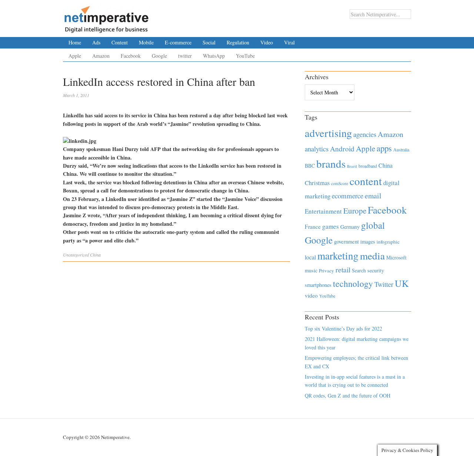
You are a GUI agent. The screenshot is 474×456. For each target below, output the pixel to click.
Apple (75, 55)
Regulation (238, 42)
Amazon (101, 55)
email (373, 196)
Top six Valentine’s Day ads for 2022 (343, 328)
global (373, 225)
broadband (367, 166)
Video (266, 42)
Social (209, 42)
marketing (337, 255)
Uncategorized (76, 255)
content (366, 181)
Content (119, 42)
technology (353, 283)
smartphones (318, 284)
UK (402, 283)
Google (159, 55)
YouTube (245, 55)
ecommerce (347, 195)
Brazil (352, 166)
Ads (96, 42)
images (367, 241)
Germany (350, 226)
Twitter (383, 284)
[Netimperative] (106, 16)
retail (343, 270)
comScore (339, 183)
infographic (388, 241)
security (375, 270)
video (311, 295)
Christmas (317, 182)
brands (331, 163)
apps (384, 148)
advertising (328, 133)
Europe (354, 210)
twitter (185, 55)
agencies (364, 134)
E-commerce (178, 42)
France (313, 226)
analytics (316, 148)
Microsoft (396, 257)
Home (75, 42)
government (346, 241)
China (95, 255)
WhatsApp (214, 55)
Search (359, 270)
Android (342, 149)
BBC (310, 165)
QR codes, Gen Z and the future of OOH (347, 395)
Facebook (131, 55)
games (330, 226)
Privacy (326, 270)
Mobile (146, 42)
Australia (401, 149)
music (311, 270)
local (310, 257)
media (372, 255)
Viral (289, 42)
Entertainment (323, 211)
